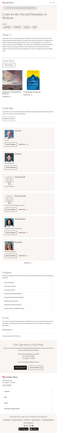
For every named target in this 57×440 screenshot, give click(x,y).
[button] (28, 282)
